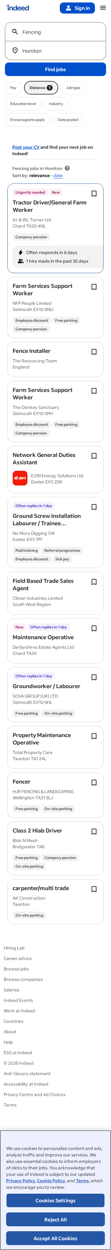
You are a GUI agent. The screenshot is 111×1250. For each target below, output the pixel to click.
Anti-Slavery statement (27, 1073)
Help (8, 1042)
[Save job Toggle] (94, 193)
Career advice (18, 958)
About (10, 1031)
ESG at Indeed (18, 1052)
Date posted (68, 119)
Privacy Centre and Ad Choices (35, 1094)
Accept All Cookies (55, 1238)
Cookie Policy (51, 1180)
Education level (23, 103)
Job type (73, 87)
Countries (13, 1021)
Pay (13, 87)
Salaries (11, 990)
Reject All (55, 1219)
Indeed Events (18, 1000)
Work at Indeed (19, 1011)
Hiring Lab (14, 948)
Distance (40, 87)
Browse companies (23, 979)
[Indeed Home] (17, 8)
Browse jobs (16, 969)
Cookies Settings (55, 1200)
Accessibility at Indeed (26, 1084)
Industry (56, 103)
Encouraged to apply (27, 119)
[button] (50, 206)
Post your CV (25, 147)
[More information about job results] (67, 168)
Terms (82, 1180)
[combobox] (58, 31)
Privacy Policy (20, 1180)
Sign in (82, 8)
